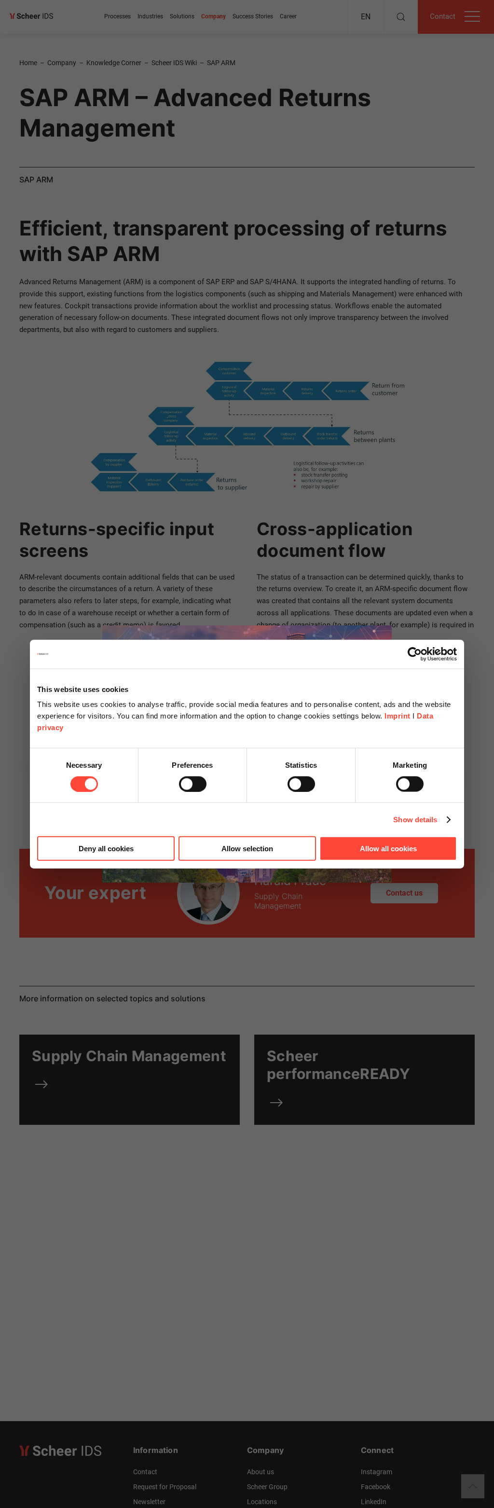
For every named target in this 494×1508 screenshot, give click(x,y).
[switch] (192, 783)
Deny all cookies (106, 848)
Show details (415, 819)
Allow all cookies (388, 848)
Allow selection (247, 848)
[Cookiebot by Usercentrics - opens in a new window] (414, 654)
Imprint (397, 716)
